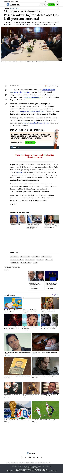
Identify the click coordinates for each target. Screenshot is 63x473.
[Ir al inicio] (13, 4)
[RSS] (37, 457)
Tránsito (48, 462)
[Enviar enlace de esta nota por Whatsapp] (5, 94)
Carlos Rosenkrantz (32, 97)
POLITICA (6, 8)
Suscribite (51, 4)
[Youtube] (30, 457)
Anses (19, 172)
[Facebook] (21, 458)
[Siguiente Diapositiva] (58, 281)
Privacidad (28, 462)
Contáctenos (22, 462)
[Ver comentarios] (58, 8)
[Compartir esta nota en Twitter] (5, 90)
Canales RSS (8, 462)
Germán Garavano (30, 259)
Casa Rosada (49, 259)
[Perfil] (31, 454)
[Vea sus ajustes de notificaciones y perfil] (57, 4)
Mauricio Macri (14, 256)
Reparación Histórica (25, 262)
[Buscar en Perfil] (57, 1)
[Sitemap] (41, 457)
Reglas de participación (40, 462)
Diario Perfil (39, 259)
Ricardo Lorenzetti (25, 256)
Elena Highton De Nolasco (17, 259)
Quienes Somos (14, 462)
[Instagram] (34, 458)
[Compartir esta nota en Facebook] (5, 85)
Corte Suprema (14, 262)
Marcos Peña (35, 256)
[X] (25, 458)
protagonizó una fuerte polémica (32, 111)
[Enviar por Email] (5, 99)
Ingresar (43, 4)
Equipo (32, 462)
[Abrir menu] (5, 4)
